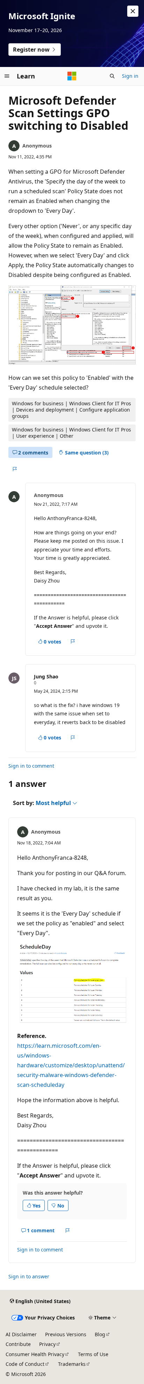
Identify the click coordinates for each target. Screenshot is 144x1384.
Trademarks (72, 1364)
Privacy (47, 1344)
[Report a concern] (14, 469)
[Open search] (112, 76)
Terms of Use (93, 1354)
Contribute (18, 1344)
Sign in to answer (28, 1276)
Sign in (130, 76)
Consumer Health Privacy (35, 1354)
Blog (100, 1334)
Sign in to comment (31, 765)
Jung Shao (46, 676)
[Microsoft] (72, 76)
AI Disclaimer (21, 1334)
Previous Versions (65, 1334)
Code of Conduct (25, 1364)
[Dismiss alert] (132, 11)
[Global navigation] (7, 76)
